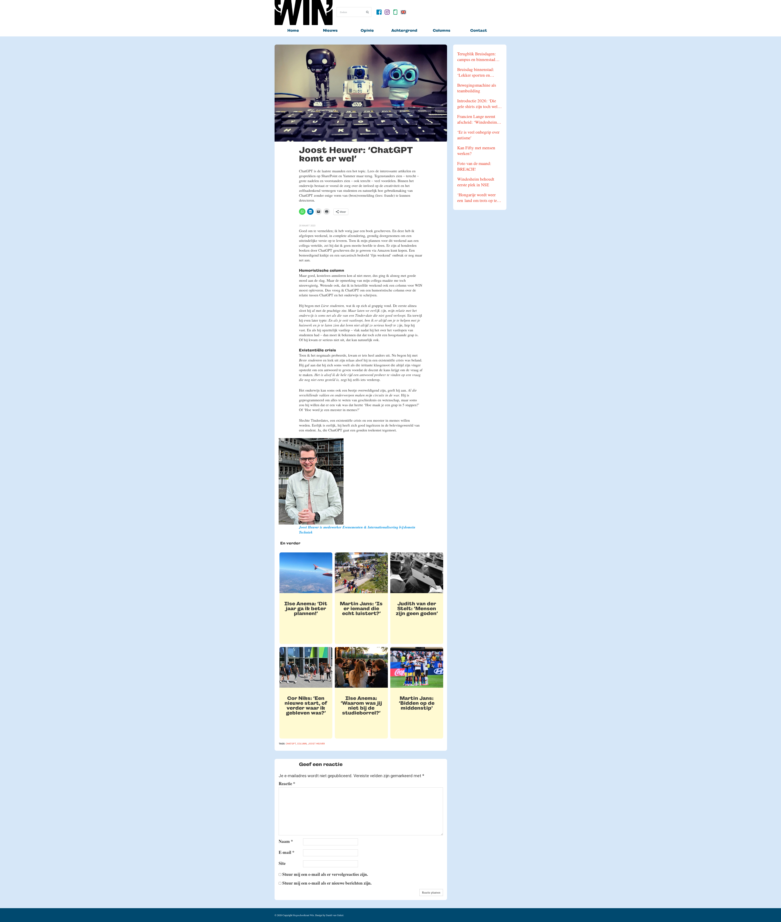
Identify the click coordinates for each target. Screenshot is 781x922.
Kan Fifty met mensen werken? (476, 150)
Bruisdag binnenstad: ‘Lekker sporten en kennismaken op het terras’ (475, 72)
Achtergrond (404, 30)
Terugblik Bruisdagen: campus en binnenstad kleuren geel (476, 56)
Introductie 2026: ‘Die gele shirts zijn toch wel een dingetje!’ (477, 103)
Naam (286, 841)
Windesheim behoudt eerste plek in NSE (475, 182)
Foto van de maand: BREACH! (474, 166)
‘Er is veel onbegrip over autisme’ (478, 135)
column (302, 743)
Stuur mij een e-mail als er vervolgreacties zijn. (325, 874)
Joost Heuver (316, 743)
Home (293, 30)
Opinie (367, 30)
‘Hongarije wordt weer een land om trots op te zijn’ (477, 197)
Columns (441, 30)
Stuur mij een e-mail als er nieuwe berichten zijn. (327, 883)
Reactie (287, 783)
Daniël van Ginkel (334, 915)
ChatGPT (291, 743)
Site (282, 863)
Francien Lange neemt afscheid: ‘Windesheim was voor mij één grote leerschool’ (477, 119)
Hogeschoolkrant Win (303, 915)
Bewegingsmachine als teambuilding (476, 88)
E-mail (287, 852)
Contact (478, 30)
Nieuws (330, 30)
